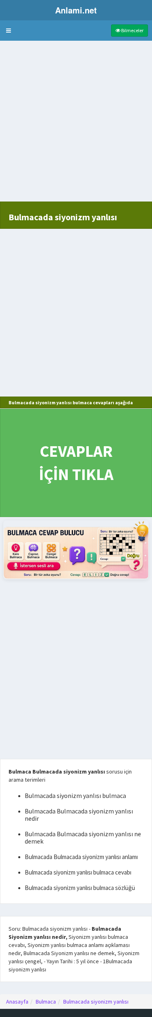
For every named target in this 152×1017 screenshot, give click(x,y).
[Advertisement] (76, 125)
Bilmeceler (131, 30)
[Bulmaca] (76, 549)
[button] (8, 30)
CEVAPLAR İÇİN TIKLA (76, 462)
